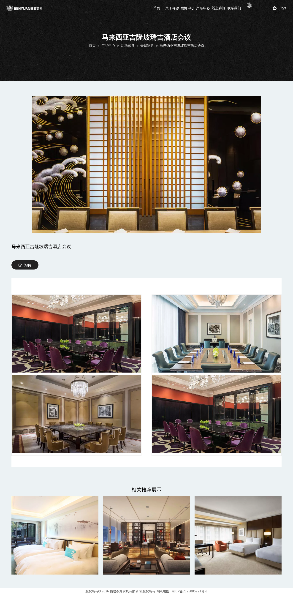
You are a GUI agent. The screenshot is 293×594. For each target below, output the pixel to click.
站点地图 (163, 591)
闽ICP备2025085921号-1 (189, 591)
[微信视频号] (284, 9)
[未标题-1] (54, 535)
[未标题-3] (238, 535)
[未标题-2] (146, 535)
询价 (27, 265)
